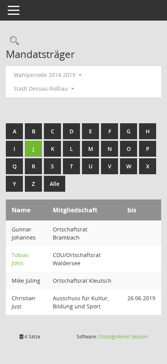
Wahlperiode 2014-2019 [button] (45, 75)
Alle (54, 183)
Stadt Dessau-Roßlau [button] (42, 88)
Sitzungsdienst (123, 336)
